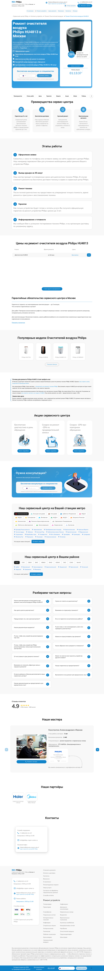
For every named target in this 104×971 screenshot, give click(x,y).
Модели (58, 96)
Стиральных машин (49, 925)
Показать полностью (18, 322)
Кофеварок (46, 922)
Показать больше (52, 364)
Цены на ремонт (75, 66)
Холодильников (48, 928)
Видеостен (63, 915)
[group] (18, 798)
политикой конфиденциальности (47, 79)
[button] (97, 749)
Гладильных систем (49, 915)
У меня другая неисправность (52, 289)
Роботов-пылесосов (49, 934)
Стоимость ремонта (49, 870)
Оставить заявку (38, 541)
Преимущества (18, 96)
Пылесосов (46, 931)
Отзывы (75, 11)
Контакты (68, 11)
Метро (75, 96)
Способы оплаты (48, 895)
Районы (84, 96)
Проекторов (47, 907)
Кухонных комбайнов (67, 922)
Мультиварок (47, 937)
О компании (30, 11)
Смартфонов (47, 912)
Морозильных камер (66, 912)
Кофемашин (64, 904)
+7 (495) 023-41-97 (86, 2)
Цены (40, 96)
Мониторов (63, 937)
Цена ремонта (52, 11)
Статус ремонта (71, 5)
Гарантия (49, 96)
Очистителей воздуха (67, 931)
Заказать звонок (85, 5)
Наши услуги (47, 887)
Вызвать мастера (32, 761)
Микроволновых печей (67, 925)
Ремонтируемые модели (50, 884)
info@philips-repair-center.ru (29, 840)
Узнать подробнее (24, 451)
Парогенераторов (66, 934)
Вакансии (61, 11)
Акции (67, 96)
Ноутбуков (63, 928)
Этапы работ (30, 96)
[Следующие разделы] (91, 96)
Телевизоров (47, 904)
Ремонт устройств (41, 11)
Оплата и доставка (49, 873)
